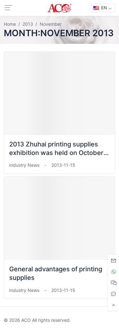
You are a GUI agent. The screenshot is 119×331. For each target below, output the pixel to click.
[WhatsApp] (113, 271)
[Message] (113, 260)
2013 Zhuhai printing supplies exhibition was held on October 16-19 (56, 152)
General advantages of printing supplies (55, 273)
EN (103, 7)
